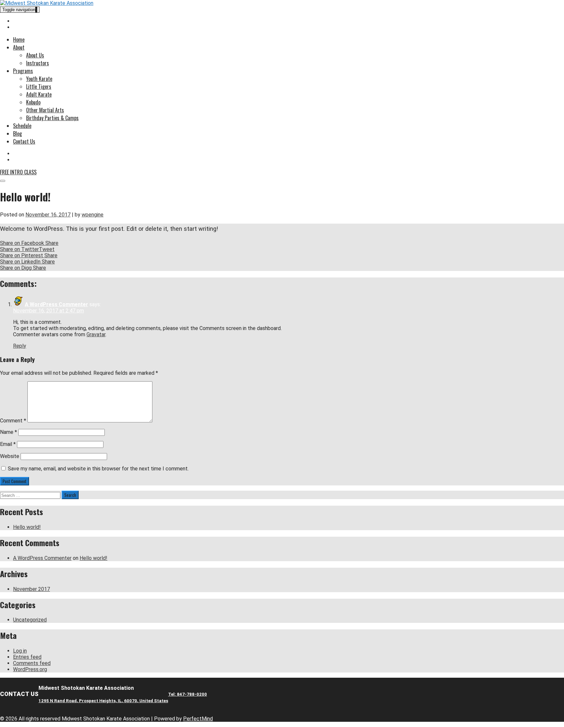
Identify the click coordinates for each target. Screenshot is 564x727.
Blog (17, 133)
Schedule (22, 126)
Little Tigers (38, 86)
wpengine (92, 215)
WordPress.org (30, 669)
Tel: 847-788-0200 (187, 694)
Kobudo (33, 102)
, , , (103, 700)
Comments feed (32, 663)
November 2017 (31, 589)
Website (9, 456)
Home (18, 39)
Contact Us (24, 141)
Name (8, 432)
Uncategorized (30, 620)
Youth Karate (39, 79)
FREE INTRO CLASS (18, 172)
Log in (20, 651)
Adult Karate (39, 94)
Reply (19, 346)
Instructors (37, 63)
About (18, 47)
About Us (35, 55)
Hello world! (27, 527)
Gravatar (95, 334)
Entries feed (27, 657)
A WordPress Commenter (56, 304)
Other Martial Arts (45, 110)
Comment (13, 421)
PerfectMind (198, 719)
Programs (23, 71)
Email (8, 444)
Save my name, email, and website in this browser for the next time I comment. (98, 469)
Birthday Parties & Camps (52, 118)
